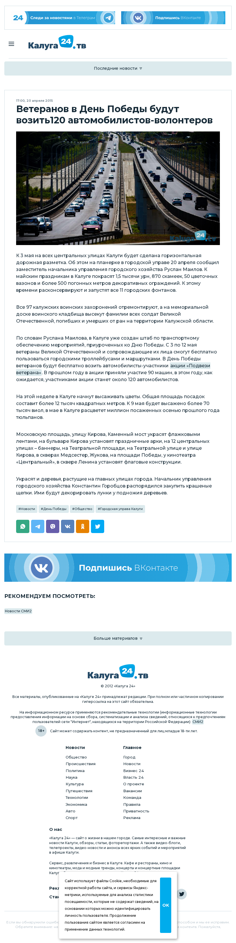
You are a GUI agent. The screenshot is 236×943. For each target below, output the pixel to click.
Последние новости (115, 68)
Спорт (72, 817)
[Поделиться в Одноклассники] (82, 526)
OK (165, 905)
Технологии (77, 797)
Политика (75, 770)
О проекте (133, 784)
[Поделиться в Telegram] (38, 526)
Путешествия (79, 790)
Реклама (131, 817)
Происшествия (81, 763)
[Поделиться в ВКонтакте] (68, 526)
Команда (132, 797)
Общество (83, 509)
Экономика (76, 804)
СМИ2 (198, 722)
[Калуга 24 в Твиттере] (181, 894)
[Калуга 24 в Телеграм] (63, 17)
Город (129, 757)
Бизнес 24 (133, 770)
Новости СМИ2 (18, 611)
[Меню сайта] (11, 44)
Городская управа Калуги (121, 509)
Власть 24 (133, 777)
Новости (28, 509)
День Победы (54, 509)
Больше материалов (116, 638)
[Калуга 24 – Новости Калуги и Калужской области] (57, 42)
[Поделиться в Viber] (53, 526)
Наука (71, 777)
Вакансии (132, 790)
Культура (75, 784)
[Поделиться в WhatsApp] (23, 526)
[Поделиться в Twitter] (97, 526)
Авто (70, 811)
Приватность (136, 811)
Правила (131, 804)
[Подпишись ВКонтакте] (173, 17)
